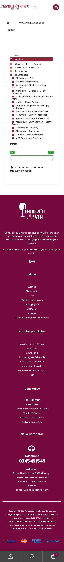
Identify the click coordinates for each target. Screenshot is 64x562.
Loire (32, 375)
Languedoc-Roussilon (32, 366)
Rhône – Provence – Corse (32, 370)
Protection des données (32, 417)
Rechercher (32, 556)
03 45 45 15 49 (32, 461)
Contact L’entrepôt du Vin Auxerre (32, 317)
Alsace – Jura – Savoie (32, 344)
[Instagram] (33, 261)
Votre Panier (32, 404)
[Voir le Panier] (56, 7)
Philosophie (32, 291)
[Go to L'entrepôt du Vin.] (8, 23)
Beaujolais (32, 348)
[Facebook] (30, 261)
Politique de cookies (32, 422)
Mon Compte (10, 556)
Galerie (32, 313)
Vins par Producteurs (32, 300)
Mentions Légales (32, 413)
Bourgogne (32, 352)
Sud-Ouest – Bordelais (32, 361)
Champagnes (32, 304)
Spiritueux (32, 308)
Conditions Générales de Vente (32, 408)
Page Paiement (32, 400)
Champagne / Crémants (32, 357)
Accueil (32, 286)
